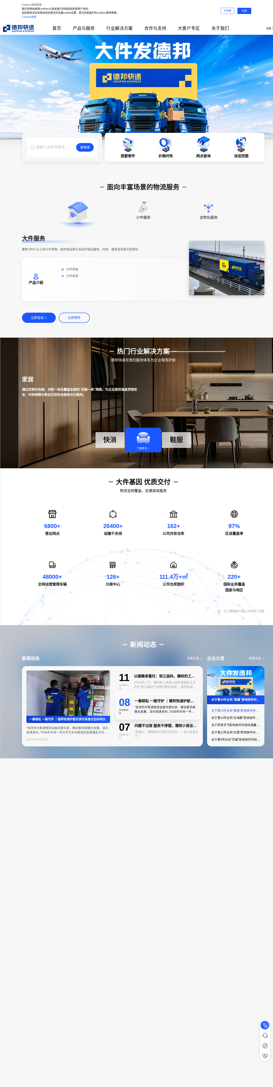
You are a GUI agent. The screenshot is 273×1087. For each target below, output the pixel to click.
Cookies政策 (29, 16)
